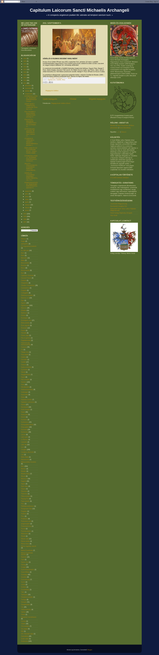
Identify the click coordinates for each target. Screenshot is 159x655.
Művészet (24, 478)
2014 (25, 75)
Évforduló (24, 328)
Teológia (23, 599)
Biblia (23, 260)
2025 (25, 61)
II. (119, 132)
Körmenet (24, 429)
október (27, 91)
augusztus (28, 191)
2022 (25, 69)
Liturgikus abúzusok (27, 452)
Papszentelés (25, 501)
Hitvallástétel (25, 387)
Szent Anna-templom (27, 569)
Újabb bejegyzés (50, 99)
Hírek (22, 384)
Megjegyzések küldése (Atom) (60, 103)
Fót (22, 349)
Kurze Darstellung (124, 128)
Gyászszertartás (26, 367)
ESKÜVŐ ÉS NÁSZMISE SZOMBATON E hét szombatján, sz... (30, 123)
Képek (23, 412)
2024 (25, 64)
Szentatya (24, 574)
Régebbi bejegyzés (97, 99)
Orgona (23, 489)
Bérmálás (24, 258)
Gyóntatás (24, 369)
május (27, 199)
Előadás (23, 310)
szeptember (29, 94)
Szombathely (25, 589)
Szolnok (23, 587)
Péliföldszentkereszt (27, 506)
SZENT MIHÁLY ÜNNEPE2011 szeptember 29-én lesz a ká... (31, 106)
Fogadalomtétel (26, 340)
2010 (25, 214)
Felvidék (23, 333)
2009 (25, 216)
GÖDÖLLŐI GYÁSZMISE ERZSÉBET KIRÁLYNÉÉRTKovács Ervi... (31, 176)
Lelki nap (24, 444)
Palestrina (24, 494)
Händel (23, 372)
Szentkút (24, 577)
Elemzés (24, 308)
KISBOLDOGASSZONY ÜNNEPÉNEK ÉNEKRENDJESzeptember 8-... (31, 185)
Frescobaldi (24, 354)
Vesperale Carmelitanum (28, 617)
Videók (23, 623)
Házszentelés (25, 379)
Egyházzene (52, 80)
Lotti (22, 454)
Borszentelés (25, 263)
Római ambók (25, 541)
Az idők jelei (25, 250)
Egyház (23, 303)
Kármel (23, 404)
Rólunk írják (25, 539)
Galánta (23, 357)
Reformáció (24, 533)
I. (117, 132)
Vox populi (24, 629)
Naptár (23, 484)
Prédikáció (24, 519)
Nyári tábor (24, 486)
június (27, 196)
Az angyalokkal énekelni (28, 246)
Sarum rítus (24, 562)
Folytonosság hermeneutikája (26, 343)
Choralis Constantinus (28, 285)
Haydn (23, 377)
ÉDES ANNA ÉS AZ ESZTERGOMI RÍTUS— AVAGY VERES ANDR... (31, 150)
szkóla (23, 584)
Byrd (22, 273)
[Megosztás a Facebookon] (50, 82)
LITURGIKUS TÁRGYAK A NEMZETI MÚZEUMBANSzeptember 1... (31, 142)
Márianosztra (25, 459)
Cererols (23, 280)
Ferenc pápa (25, 335)
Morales (23, 471)
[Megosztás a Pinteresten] (52, 82)
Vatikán (23, 612)
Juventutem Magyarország (118, 204)
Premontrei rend (26, 521)
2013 (25, 77)
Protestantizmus (26, 526)
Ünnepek (24, 602)
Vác (22, 607)
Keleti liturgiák (25, 409)
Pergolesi (24, 511)
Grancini (23, 364)
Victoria (23, 621)
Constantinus (25, 288)
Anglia (23, 241)
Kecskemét (24, 407)
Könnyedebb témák (27, 424)
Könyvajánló (25, 427)
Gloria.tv (123, 132)
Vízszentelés (25, 626)
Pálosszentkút (25, 496)
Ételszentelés (25, 323)
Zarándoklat (24, 636)
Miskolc (23, 469)
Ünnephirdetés (25, 604)
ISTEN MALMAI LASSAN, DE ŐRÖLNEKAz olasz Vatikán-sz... (30, 132)
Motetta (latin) (25, 474)
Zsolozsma (24, 641)
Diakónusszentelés (27, 295)
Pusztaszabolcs (26, 531)
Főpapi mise (25, 352)
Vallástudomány (26, 609)
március (28, 205)
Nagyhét (23, 481)
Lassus (23, 434)
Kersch (23, 417)
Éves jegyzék (25, 325)
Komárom (24, 419)
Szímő (23, 582)
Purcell (23, 528)
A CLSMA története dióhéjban (119, 177)
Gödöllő (58, 80)
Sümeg (23, 564)
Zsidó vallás (25, 639)
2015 (25, 72)
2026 (25, 58)
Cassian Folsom (26, 278)
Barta (22, 255)
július (27, 194)
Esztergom (24, 318)
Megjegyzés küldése (52, 90)
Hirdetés (23, 382)
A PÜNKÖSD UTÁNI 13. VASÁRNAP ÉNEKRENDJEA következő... (31, 158)
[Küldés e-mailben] (44, 82)
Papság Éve (25, 499)
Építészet (24, 313)
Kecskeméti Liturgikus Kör (118, 206)
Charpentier (24, 283)
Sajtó (22, 559)
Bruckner (24, 265)
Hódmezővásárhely (27, 389)
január (27, 210)
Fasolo (23, 330)
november (28, 88)
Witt (22, 631)
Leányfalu (24, 442)
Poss (22, 516)
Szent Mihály (25, 572)
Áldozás (23, 239)
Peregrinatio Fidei (26, 508)
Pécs (22, 503)
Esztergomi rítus (26, 320)
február (27, 207)
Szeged (23, 567)
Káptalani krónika (26, 399)
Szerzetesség (25, 579)
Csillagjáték (24, 293)
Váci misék (113, 215)
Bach (22, 253)
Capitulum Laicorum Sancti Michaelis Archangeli (79, 10)
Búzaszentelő (25, 270)
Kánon (23, 397)
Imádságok (24, 392)
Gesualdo (24, 359)
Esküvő (23, 315)
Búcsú (23, 268)
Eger (22, 300)
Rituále (23, 536)
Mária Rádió (25, 457)
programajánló (25, 523)
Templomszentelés (27, 597)
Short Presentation (123, 125)
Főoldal (73, 99)
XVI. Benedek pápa (27, 634)
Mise (63, 80)
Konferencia (25, 422)
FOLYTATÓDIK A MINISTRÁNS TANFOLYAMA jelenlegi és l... (30, 114)
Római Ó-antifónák (27, 550)
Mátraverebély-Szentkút (28, 462)
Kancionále (24, 394)
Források (24, 347)
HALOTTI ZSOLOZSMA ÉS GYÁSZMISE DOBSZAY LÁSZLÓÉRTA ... (31, 167)
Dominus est (25, 298)
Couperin (24, 290)
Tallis (22, 592)
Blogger (90, 649)
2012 (25, 80)
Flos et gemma (26, 338)
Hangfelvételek (25, 374)
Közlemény (24, 432)
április (27, 202)
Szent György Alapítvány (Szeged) (121, 213)
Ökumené (24, 491)
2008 (25, 219)
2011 (25, 83)
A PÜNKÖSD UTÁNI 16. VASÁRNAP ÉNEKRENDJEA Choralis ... (31, 98)
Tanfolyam (24, 594)
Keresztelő (24, 414)
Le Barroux (24, 439)
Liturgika (23, 449)
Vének (23, 614)
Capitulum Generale (27, 275)
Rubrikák (24, 557)
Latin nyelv (24, 437)
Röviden (112, 125)
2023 (25, 67)
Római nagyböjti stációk (28, 546)
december (28, 85)
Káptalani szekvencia (28, 402)
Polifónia (23, 514)
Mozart (23, 476)
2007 (25, 222)
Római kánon (25, 544)
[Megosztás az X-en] (48, 82)
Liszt (22, 447)
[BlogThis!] (46, 82)
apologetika (24, 244)
